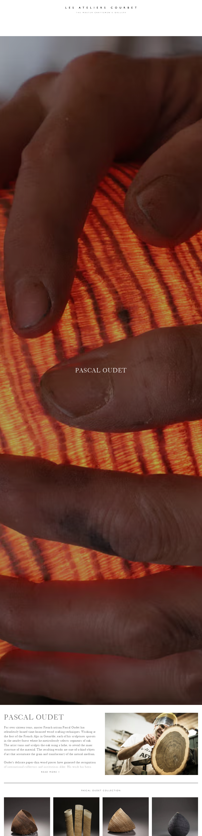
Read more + (50, 772)
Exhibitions (101, 21)
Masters (60, 21)
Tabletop (122, 30)
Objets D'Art (97, 30)
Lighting (73, 30)
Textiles (143, 30)
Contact (141, 21)
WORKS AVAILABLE (169, 30)
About (122, 21)
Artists (79, 21)
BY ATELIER (28, 30)
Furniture (51, 30)
